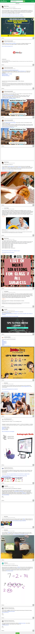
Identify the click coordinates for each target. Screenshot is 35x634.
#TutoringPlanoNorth (5, 391)
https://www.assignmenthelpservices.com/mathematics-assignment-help (17, 473)
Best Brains (6, 516)
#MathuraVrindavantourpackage (7, 73)
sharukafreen (6, 291)
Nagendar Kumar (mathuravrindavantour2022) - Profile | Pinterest (13, 81)
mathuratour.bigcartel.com (6, 60)
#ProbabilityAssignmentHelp (22, 475)
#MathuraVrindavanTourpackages (10, 43)
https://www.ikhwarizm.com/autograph (8, 431)
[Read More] (33, 38)
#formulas (12, 166)
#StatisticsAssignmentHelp (6, 476)
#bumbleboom (4, 342)
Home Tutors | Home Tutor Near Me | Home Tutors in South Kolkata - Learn (15, 229)
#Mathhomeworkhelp (11, 611)
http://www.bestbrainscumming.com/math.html (20, 534)
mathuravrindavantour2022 (8, 67)
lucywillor (5, 309)
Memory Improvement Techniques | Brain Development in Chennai (13, 300)
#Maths (9, 166)
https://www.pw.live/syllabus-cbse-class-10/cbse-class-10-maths (12, 14)
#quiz (3, 340)
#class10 (3, 16)
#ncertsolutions (7, 16)
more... (4, 216)
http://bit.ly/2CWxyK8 (9, 570)
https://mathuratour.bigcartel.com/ (7, 46)
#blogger (16, 316)
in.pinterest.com (5, 82)
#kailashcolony (4, 343)
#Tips (3, 316)
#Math (24, 518)
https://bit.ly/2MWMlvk (5, 494)
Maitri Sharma (6, 6)
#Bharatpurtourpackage (5, 75)
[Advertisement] (10, 154)
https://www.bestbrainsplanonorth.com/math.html (10, 389)
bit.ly (3, 497)
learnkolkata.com (5, 230)
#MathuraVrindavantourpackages (10, 122)
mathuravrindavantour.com (22, 71)
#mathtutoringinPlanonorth (25, 386)
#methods (16, 311)
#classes (3, 168)
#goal (14, 316)
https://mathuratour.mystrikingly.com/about (9, 98)
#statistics (3, 475)
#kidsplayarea (4, 341)
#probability (7, 475)
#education (16, 475)
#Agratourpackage (5, 74)
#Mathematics (4, 427)
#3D (2, 426)
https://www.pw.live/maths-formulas (7, 170)
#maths (3, 344)
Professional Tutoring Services (9, 620)
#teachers (19, 167)
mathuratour (4, 59)
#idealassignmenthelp (7, 316)
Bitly (2, 496)
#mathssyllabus (21, 16)
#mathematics (11, 475)
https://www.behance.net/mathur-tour (8, 127)
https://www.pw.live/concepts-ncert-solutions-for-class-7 (11, 250)
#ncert (8, 252)
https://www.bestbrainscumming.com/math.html (18, 520)
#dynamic (3, 428)
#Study (12, 316)
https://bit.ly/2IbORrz (5, 612)
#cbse (11, 16)
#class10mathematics (15, 16)
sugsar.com (4, 301)
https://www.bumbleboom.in (6, 345)
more (17, 633)
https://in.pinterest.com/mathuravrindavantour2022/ (10, 70)
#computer (21, 491)
